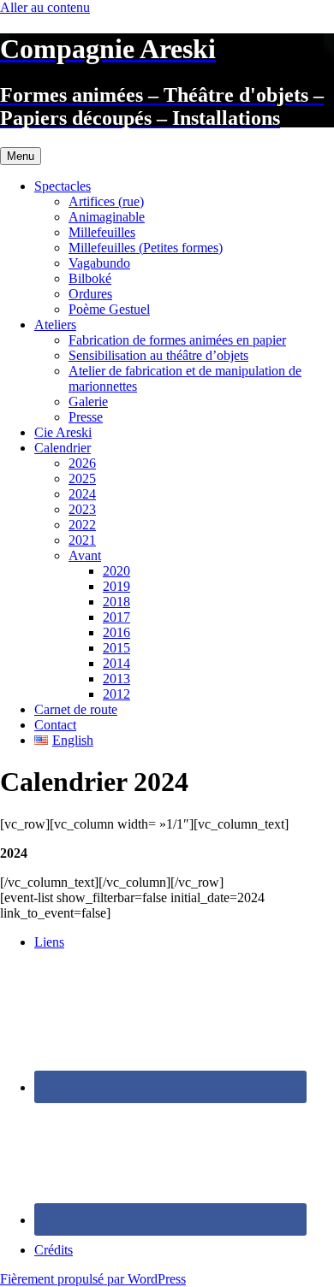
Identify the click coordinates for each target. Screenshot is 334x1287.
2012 (116, 694)
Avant (85, 555)
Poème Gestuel (109, 309)
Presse (86, 417)
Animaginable (107, 217)
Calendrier (62, 447)
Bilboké (90, 278)
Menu (20, 156)
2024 (82, 494)
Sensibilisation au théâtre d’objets (158, 355)
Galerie (88, 401)
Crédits (53, 1250)
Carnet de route (75, 709)
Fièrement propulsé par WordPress (93, 1279)
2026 (82, 463)
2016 (116, 632)
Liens (49, 942)
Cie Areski (63, 432)
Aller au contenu (45, 7)
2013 (116, 678)
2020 (116, 571)
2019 (116, 586)
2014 (116, 663)
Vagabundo (99, 263)
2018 (116, 601)
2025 (82, 478)
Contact (55, 724)
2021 (82, 540)
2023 (82, 509)
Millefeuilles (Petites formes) (146, 247)
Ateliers (55, 324)
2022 (82, 524)
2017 (116, 617)
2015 (116, 648)
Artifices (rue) (106, 201)
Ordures (90, 293)
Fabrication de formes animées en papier (177, 340)
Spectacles (62, 186)
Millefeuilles (102, 232)
